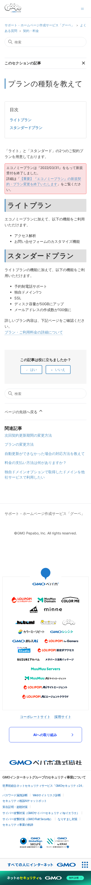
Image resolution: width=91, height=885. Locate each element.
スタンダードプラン (26, 127)
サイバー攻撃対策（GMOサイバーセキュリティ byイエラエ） (40, 813)
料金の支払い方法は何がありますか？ (35, 462)
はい (33, 369)
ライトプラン (21, 120)
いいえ (60, 369)
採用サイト (62, 717)
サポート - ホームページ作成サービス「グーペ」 (39, 25)
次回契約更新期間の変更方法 (28, 435)
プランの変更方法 (19, 444)
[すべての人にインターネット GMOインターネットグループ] (39, 864)
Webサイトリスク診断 (47, 795)
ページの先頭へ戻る (21, 412)
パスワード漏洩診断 (15, 795)
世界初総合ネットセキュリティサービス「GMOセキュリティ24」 (43, 785)
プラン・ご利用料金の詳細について (34, 332)
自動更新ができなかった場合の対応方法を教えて (45, 453)
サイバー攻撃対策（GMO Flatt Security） (27, 819)
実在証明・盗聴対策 (15, 807)
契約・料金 (31, 31)
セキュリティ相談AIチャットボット (24, 801)
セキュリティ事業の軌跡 (17, 824)
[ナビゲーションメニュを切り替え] (82, 8)
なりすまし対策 (67, 819)
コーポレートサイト (35, 717)
